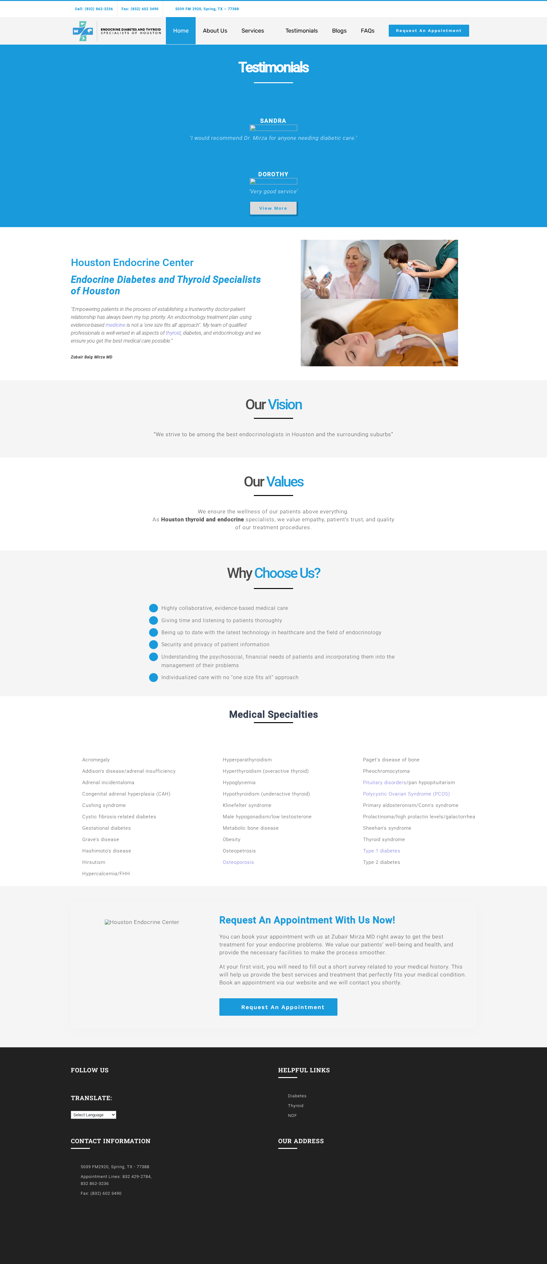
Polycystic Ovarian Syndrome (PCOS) (406, 794)
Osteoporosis (238, 862)
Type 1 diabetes (381, 851)
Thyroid (296, 1105)
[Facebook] (73, 1079)
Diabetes (297, 1096)
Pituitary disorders (384, 782)
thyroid (173, 333)
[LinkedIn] (82, 1079)
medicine (115, 325)
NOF (292, 1115)
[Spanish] (80, 1106)
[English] (74, 1106)
